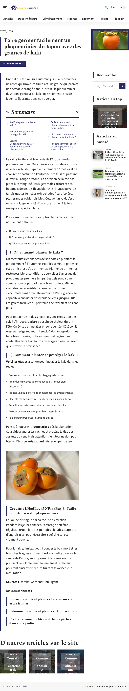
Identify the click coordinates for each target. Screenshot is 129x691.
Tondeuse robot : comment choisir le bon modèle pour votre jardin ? (115, 175)
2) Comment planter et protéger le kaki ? (21, 133)
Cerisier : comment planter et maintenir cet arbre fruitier (63, 125)
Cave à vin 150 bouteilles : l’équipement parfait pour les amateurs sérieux (110, 123)
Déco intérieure (13, 63)
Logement (108, 149)
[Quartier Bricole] (24, 7)
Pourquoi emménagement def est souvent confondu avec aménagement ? (116, 194)
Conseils (42, 654)
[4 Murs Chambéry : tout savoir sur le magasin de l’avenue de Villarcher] (98, 155)
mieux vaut (36, 441)
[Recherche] (106, 7)
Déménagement (110, 187)
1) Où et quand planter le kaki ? (22, 124)
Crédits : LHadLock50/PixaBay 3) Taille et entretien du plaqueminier (22, 145)
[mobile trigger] (6, 7)
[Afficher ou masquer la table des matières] (57, 112)
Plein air (13, 654)
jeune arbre (41, 427)
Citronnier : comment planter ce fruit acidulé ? (63, 136)
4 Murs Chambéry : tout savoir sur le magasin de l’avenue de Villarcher (115, 156)
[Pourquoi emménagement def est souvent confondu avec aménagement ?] (98, 192)
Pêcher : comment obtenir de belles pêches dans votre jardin (64, 146)
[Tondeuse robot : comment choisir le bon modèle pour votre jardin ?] (98, 174)
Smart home (110, 113)
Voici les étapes (17, 361)
